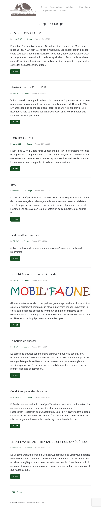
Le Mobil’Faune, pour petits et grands (33, 275)
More (15, 71)
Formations (84, 7)
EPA (13, 185)
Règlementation (49, 10)
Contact (62, 10)
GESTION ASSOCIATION (26, 33)
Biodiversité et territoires (25, 235)
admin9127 (17, 39)
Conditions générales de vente (28, 391)
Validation (70, 7)
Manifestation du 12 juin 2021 (28, 88)
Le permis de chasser (23, 341)
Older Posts (16, 492)
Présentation (56, 7)
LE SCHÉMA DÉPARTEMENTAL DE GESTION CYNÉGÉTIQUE (49, 442)
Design (29, 39)
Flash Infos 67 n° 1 (21, 138)
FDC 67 (16, 93)
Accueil (44, 7)
